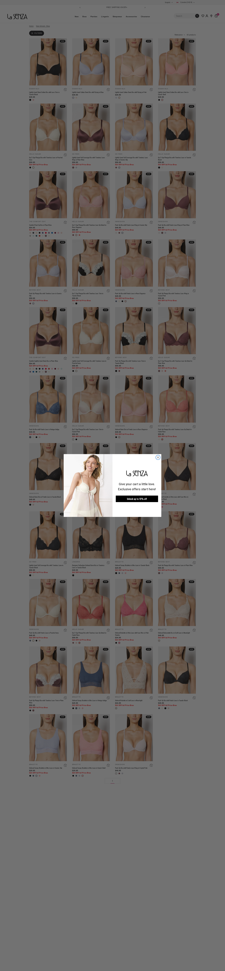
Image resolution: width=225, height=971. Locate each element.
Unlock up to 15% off (137, 499)
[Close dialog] (158, 457)
